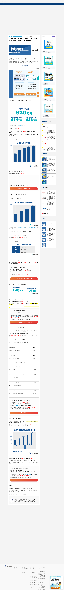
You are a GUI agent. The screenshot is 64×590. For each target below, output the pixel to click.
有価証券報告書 (20, 125)
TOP (9, 36)
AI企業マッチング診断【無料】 (19, 82)
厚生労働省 (24, 227)
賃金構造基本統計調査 (32, 227)
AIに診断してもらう (28, 182)
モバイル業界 (14, 36)
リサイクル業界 (18, 36)
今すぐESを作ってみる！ (31, 94)
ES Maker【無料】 (31, 82)
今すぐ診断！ (19, 94)
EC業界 (11, 36)
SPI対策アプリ (17, 405)
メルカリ (21, 36)
